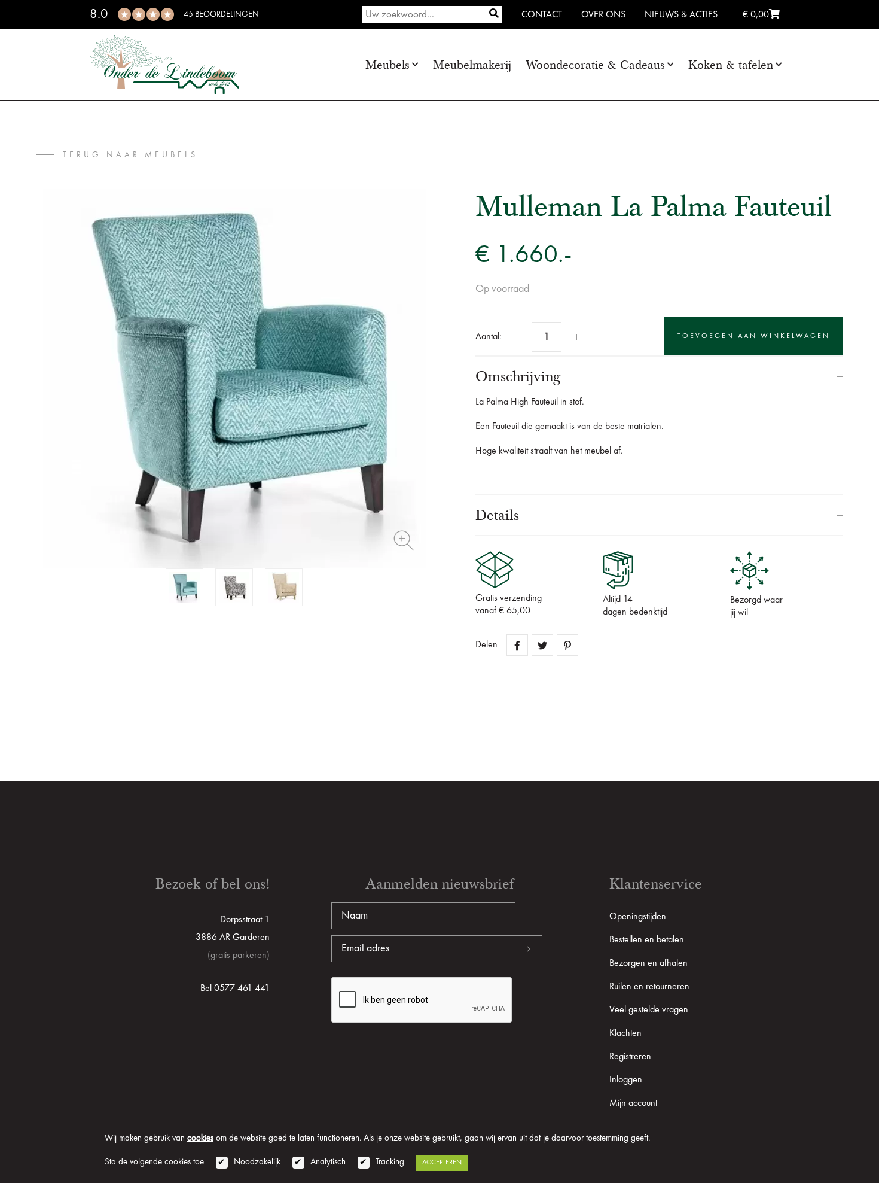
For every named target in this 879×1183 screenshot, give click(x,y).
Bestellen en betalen (646, 940)
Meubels (387, 64)
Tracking (390, 1162)
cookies (200, 1138)
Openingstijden (637, 917)
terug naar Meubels (130, 155)
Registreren (630, 1057)
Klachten (625, 1033)
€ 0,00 (756, 15)
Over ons (603, 15)
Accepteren (442, 1162)
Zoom (403, 540)
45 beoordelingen (221, 14)
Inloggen (625, 1080)
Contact (541, 15)
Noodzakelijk (257, 1162)
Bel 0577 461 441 (235, 988)
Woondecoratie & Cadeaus (595, 64)
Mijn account (633, 1103)
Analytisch (328, 1162)
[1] (494, 14)
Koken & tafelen (730, 64)
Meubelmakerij (472, 64)
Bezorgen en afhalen (648, 963)
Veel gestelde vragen (648, 1010)
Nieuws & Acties (681, 15)
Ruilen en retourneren (649, 987)
